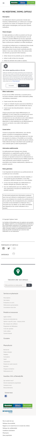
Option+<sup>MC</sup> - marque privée (14, 321)
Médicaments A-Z (8, 371)
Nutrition (6, 366)
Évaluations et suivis (9, 302)
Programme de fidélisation (10, 326)
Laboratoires (7, 361)
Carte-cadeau (7, 331)
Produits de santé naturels (10, 364)
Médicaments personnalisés (11, 305)
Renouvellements (8, 387)
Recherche (6, 349)
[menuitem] (6, 396)
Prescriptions (7, 298)
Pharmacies (6, 433)
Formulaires (7, 357)
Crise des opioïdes (8, 328)
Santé (5, 359)
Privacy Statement (16, 81)
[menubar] (6, 396)
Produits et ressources (11, 312)
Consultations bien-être (10, 307)
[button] (3, 248)
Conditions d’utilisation (9, 430)
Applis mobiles (7, 317)
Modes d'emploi (8, 352)
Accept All (23, 85)
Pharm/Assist (8, 345)
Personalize (11, 85)
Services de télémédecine (10, 319)
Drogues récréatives (9, 369)
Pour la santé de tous (8, 421)
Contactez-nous (8, 385)
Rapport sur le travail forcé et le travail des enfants (16, 426)
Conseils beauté (8, 333)
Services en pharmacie (11, 293)
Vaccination (7, 300)
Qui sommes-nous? (9, 380)
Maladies (6, 354)
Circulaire (7, 338)
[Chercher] (29, 285)
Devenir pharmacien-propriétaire (12, 383)
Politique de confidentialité (10, 428)
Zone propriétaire (7, 435)
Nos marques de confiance (10, 324)
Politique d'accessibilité (9, 423)
